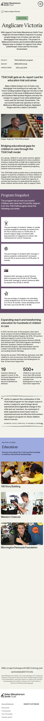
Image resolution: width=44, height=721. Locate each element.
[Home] (10, 4)
